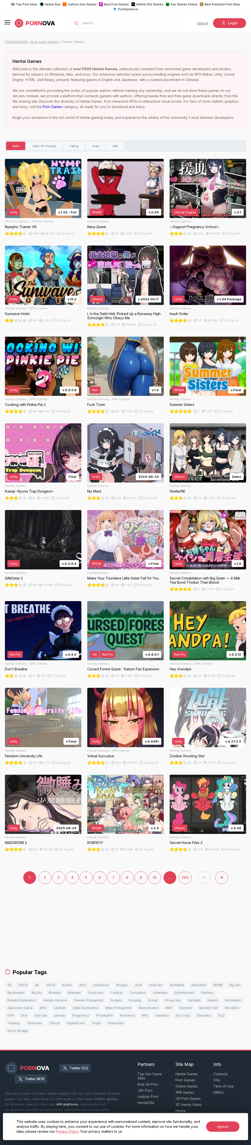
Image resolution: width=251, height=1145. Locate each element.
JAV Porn (145, 1090)
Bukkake (74, 992)
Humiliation (233, 1000)
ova (40, 23)
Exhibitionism (184, 992)
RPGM (96, 212)
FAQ (216, 1080)
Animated (177, 985)
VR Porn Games (188, 1098)
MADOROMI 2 (16, 843)
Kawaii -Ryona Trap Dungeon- (29, 491)
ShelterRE (177, 491)
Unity (13, 212)
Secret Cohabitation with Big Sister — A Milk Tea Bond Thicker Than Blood (205, 580)
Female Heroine (55, 1000)
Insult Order (179, 314)
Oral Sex (40, 1015)
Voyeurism (116, 1023)
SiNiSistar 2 (14, 578)
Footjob (116, 1000)
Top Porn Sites (26, 4)
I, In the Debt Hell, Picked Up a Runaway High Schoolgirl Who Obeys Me (124, 316)
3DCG (50, 985)
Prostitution (104, 1015)
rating (74, 146)
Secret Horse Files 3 (186, 843)
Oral (24, 1015)
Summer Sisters (182, 404)
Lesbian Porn (148, 1096)
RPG (145, 1015)
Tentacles (34, 1023)
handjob (194, 1000)
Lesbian (60, 1008)
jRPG (43, 1008)
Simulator (204, 1015)
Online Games (187, 1086)
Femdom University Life (23, 756)
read (95, 146)
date (15, 146)
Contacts (220, 1074)
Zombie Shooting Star (187, 756)
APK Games (185, 1092)
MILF (169, 1008)
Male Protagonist (118, 1008)
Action (67, 985)
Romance (127, 1015)
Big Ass (235, 985)
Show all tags (17, 1031)
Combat (116, 992)
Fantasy (207, 992)
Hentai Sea (52, 4)
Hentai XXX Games (149, 4)
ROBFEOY (95, 843)
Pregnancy (80, 1015)
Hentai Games (187, 1074)
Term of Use (223, 1086)
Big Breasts (16, 992)
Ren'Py (15, 654)
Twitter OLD (78, 1068)
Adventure (101, 985)
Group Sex (173, 1000)
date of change (44, 146)
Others (97, 299)
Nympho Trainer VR (21, 227)
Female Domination (21, 1000)
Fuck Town (96, 404)
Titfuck (54, 1023)
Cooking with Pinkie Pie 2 (25, 404)
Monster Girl (208, 1008)
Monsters (232, 1008)
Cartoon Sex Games (82, 4)
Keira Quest (96, 227)
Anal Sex (156, 985)
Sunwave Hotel (17, 314)
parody (59, 1015)
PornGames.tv (128, 9)
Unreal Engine (185, 212)
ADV (82, 985)
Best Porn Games (116, 4)
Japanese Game (20, 1008)
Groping (135, 1000)
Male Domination (86, 1008)
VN (94, 654)
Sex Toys (183, 1015)
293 (185, 877)
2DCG (23, 985)
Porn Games (52, 107)
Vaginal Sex (76, 1023)
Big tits (37, 992)
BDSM (217, 985)
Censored (95, 992)
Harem (213, 1000)
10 (155, 877)
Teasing (13, 1023)
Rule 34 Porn (148, 1084)
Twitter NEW (35, 1079)
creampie (160, 992)
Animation (198, 985)
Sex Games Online (184, 4)
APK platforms (67, 1104)
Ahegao (122, 985)
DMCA (218, 1092)
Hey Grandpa (180, 669)
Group (153, 1000)
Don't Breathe (16, 669)
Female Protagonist (88, 1000)
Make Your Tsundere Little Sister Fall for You (123, 578)
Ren (95, 390)
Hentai (181, 1111)
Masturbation (148, 1008)
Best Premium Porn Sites (222, 4)
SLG (221, 1015)
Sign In (202, 23)
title (115, 146)
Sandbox (162, 1015)
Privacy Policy (67, 1131)
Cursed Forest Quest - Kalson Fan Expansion (123, 669)
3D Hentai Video (189, 1105)
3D (37, 985)
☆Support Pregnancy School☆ (195, 227)
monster (186, 1008)
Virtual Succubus (100, 756)
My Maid (94, 491)
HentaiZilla (146, 1103)
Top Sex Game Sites (150, 1076)
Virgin (96, 1023)
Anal (138, 985)
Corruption (137, 992)
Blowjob (55, 992)
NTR (10, 1015)
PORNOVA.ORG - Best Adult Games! (32, 42)
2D (9, 985)
